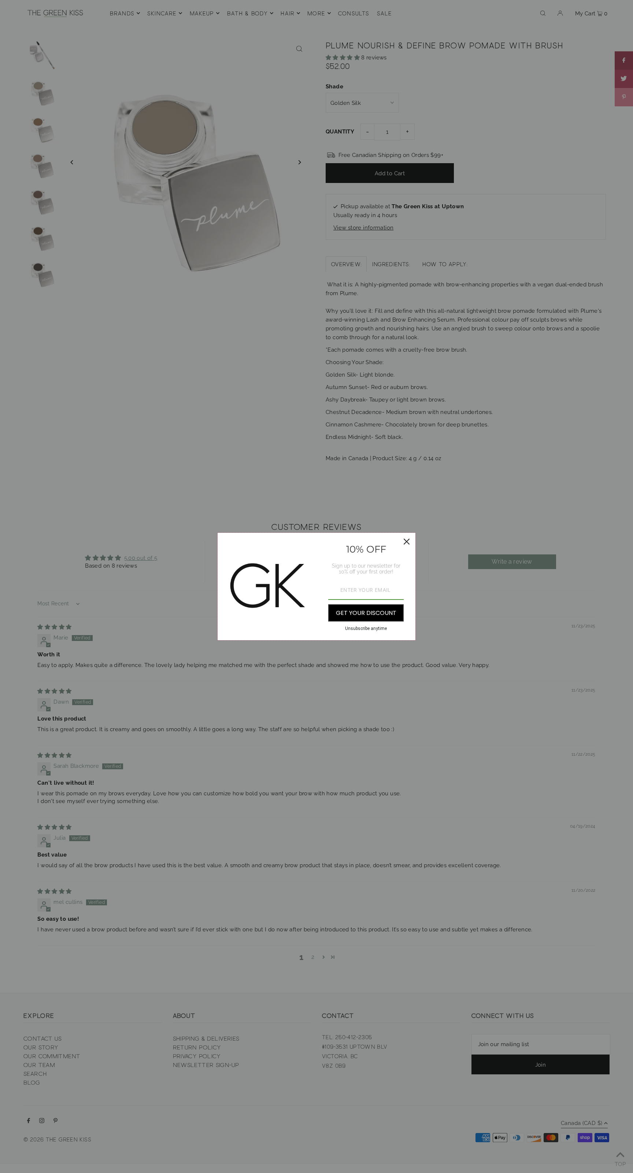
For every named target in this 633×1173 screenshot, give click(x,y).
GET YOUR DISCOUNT (366, 613)
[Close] (406, 541)
